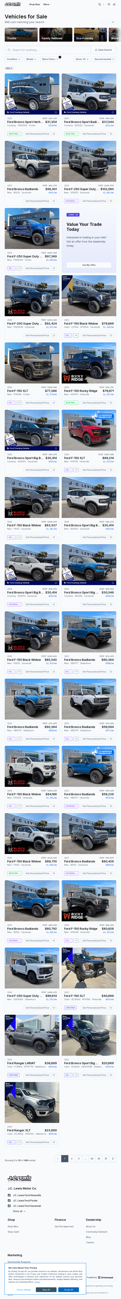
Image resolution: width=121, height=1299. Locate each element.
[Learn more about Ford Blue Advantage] (67, 956)
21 (106, 1158)
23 (92, 1158)
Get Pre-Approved (64, 1226)
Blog (88, 1237)
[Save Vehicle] (54, 134)
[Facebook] (9, 1195)
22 (99, 1158)
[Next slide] (112, 22)
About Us (90, 1226)
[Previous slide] (103, 22)
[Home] (13, 4)
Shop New (13, 1226)
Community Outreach (96, 1231)
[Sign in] (114, 4)
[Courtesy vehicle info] (56, 112)
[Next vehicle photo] (54, 96)
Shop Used (13, 1231)
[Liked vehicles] (109, 4)
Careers (90, 1242)
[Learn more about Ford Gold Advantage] (67, 283)
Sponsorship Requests (19, 1261)
